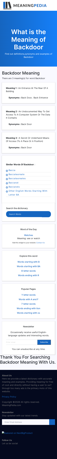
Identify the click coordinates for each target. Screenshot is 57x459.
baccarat (14, 182)
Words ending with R (28, 275)
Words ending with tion (28, 308)
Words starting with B (28, 261)
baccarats (14, 186)
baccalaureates (17, 178)
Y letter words (28, 294)
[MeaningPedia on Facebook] (4, 449)
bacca (12, 170)
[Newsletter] (52, 422)
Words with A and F (28, 299)
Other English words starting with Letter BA (28, 193)
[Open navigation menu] (52, 5)
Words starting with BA (28, 266)
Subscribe (44, 342)
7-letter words (28, 304)
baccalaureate (17, 174)
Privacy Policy (9, 396)
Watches (28, 235)
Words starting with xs (28, 313)
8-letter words (28, 270)
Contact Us (40, 243)
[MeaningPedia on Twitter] (8, 449)
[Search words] (46, 214)
